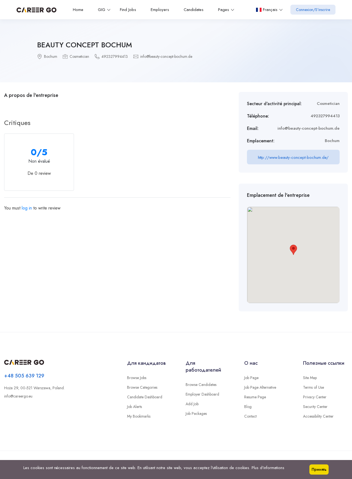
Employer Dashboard (202, 394)
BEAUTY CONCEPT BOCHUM (84, 45)
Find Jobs (128, 10)
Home (78, 10)
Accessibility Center (318, 416)
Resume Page (255, 397)
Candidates (194, 10)
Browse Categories (142, 387)
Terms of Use (313, 387)
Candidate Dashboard (144, 397)
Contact (250, 416)
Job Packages (196, 413)
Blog (248, 406)
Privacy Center (314, 397)
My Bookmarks (138, 416)
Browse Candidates (201, 384)
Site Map (310, 377)
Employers (160, 10)
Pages (223, 10)
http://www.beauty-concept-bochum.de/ (293, 157)
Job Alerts (134, 406)
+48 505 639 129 (24, 375)
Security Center (315, 406)
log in (27, 208)
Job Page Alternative (260, 387)
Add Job (192, 404)
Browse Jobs (136, 377)
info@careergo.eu (18, 396)
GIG (101, 10)
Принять (319, 469)
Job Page (251, 377)
